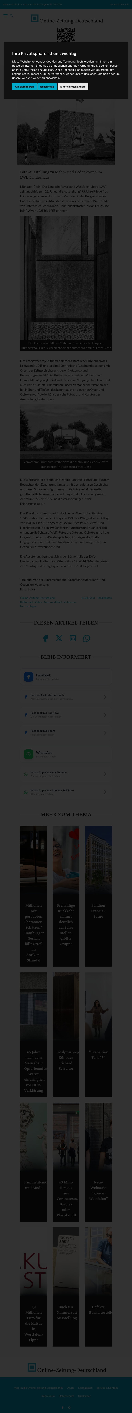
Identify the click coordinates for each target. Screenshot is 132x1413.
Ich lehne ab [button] (47, 86)
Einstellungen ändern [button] (73, 86)
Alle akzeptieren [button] (24, 86)
